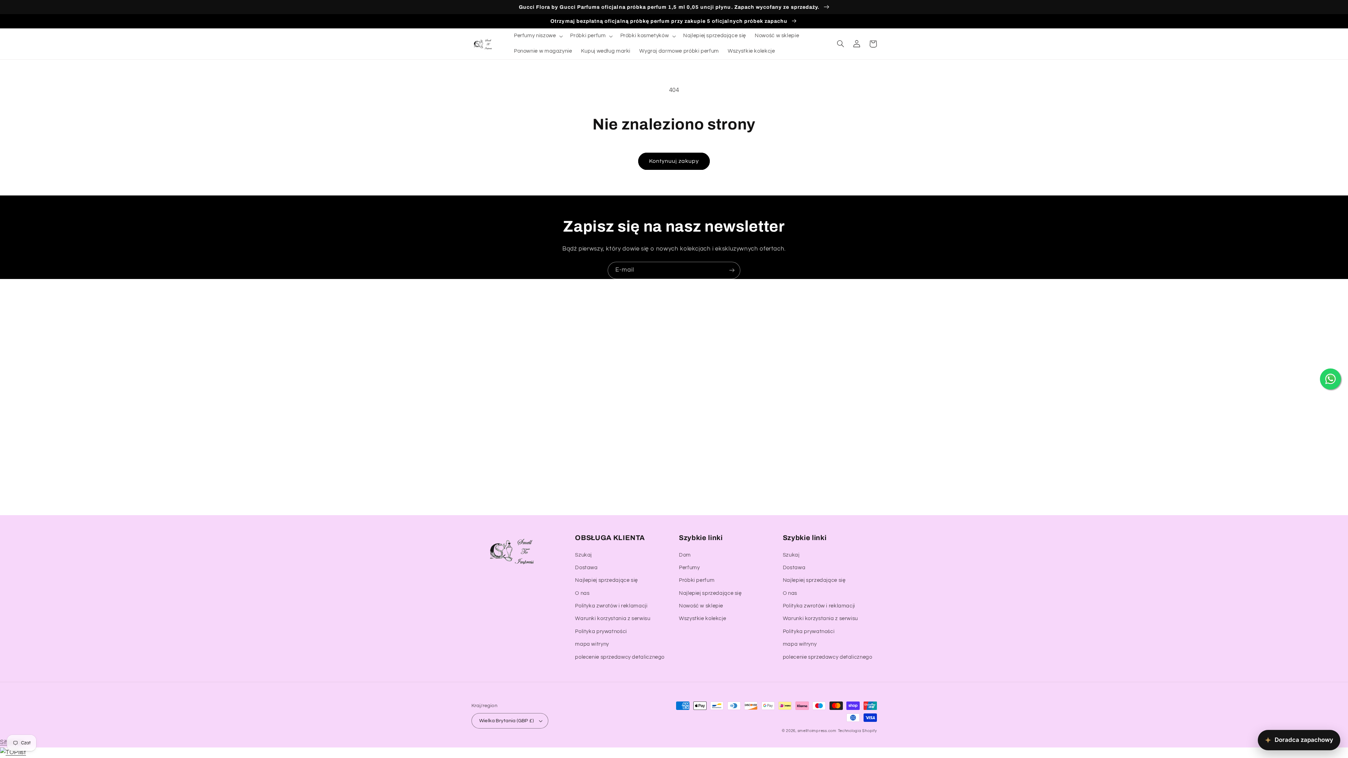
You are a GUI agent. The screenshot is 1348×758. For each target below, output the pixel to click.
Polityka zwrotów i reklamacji (611, 606)
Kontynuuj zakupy (674, 161)
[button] (537, 36)
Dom (685, 555)
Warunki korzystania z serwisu (612, 618)
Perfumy (689, 567)
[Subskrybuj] (732, 270)
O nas (582, 593)
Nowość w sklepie (701, 606)
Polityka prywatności (601, 631)
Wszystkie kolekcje (702, 618)
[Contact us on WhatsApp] (1330, 379)
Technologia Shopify (857, 731)
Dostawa (586, 567)
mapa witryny (592, 644)
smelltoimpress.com (817, 731)
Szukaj (583, 555)
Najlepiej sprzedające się (606, 580)
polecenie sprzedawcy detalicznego (620, 657)
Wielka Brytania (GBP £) (506, 720)
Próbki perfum (696, 580)
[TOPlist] (13, 752)
